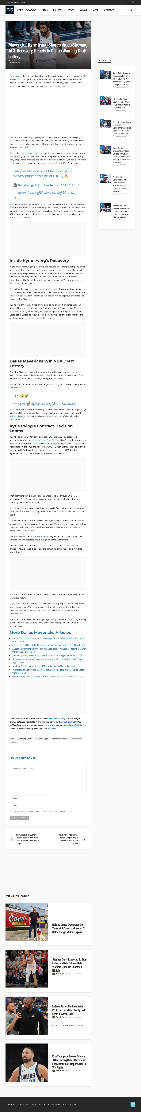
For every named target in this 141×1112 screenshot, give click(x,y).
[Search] (131, 10)
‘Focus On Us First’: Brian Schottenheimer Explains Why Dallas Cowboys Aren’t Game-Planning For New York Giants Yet (122, 155)
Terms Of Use (38, 1104)
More (95, 10)
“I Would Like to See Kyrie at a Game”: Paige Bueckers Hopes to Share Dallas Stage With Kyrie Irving (48, 671)
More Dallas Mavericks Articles (40, 632)
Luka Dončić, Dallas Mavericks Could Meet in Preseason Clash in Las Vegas (44, 666)
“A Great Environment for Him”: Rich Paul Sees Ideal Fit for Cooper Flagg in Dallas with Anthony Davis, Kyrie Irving (49, 650)
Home (20, 10)
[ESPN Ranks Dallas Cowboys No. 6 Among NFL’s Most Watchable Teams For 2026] (105, 101)
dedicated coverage (57, 718)
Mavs (45, 10)
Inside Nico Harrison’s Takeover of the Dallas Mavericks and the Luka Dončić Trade (48, 676)
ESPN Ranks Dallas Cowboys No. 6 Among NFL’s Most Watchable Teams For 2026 (121, 103)
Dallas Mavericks (59, 738)
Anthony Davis (16, 416)
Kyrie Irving (15, 76)
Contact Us (23, 1104)
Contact (109, 10)
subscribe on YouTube (72, 725)
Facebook (52, 728)
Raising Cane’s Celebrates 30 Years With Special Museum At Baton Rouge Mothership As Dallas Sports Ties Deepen (68, 930)
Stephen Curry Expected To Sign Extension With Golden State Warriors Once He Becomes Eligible (69, 965)
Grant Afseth (15, 63)
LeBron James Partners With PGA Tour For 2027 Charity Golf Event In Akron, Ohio (68, 1010)
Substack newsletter (68, 721)
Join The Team (69, 1104)
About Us (11, 1104)
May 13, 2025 (64, 403)
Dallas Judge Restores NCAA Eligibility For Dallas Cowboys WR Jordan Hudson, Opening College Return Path (122, 79)
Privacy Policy (54, 1104)
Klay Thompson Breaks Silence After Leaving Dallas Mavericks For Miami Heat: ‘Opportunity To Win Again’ (69, 1062)
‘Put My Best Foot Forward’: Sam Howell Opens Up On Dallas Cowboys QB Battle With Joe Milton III (121, 212)
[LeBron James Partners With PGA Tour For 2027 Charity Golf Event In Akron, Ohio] (27, 1016)
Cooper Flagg (41, 738)
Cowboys (31, 10)
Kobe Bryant (41, 536)
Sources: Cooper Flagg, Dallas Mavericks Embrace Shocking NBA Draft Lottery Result (48, 645)
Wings (83, 10)
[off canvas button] (122, 10)
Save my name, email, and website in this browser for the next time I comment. (43, 811)
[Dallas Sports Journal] (10, 10)
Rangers (57, 10)
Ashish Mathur (61, 974)
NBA (14, 742)
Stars (71, 10)
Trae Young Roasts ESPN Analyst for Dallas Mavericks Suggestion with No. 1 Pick (47, 655)
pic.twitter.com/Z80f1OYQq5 (60, 185)
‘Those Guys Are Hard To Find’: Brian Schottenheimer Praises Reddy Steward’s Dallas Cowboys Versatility (122, 128)
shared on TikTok (30, 153)
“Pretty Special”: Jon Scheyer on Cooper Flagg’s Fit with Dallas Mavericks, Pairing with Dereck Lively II (49, 640)
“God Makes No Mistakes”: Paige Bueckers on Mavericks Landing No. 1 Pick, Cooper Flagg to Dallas (47, 661)
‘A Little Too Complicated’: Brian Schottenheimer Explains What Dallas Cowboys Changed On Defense (121, 184)
